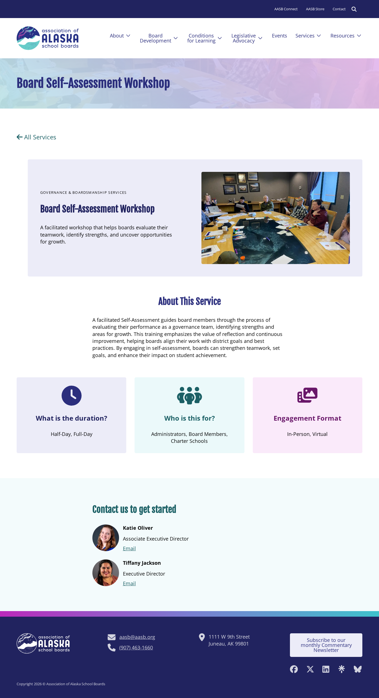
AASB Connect (286, 8)
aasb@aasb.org (137, 637)
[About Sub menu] (128, 35)
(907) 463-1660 (136, 647)
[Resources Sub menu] (359, 35)
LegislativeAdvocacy (243, 38)
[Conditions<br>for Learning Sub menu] (219, 38)
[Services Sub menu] (318, 35)
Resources (342, 35)
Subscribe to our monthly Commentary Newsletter (326, 645)
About (117, 35)
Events (279, 35)
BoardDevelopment (155, 38)
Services (305, 35)
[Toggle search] (354, 9)
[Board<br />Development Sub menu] (175, 38)
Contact (339, 8)
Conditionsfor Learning (201, 38)
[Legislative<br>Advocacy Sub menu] (260, 38)
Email (129, 548)
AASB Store (315, 8)
